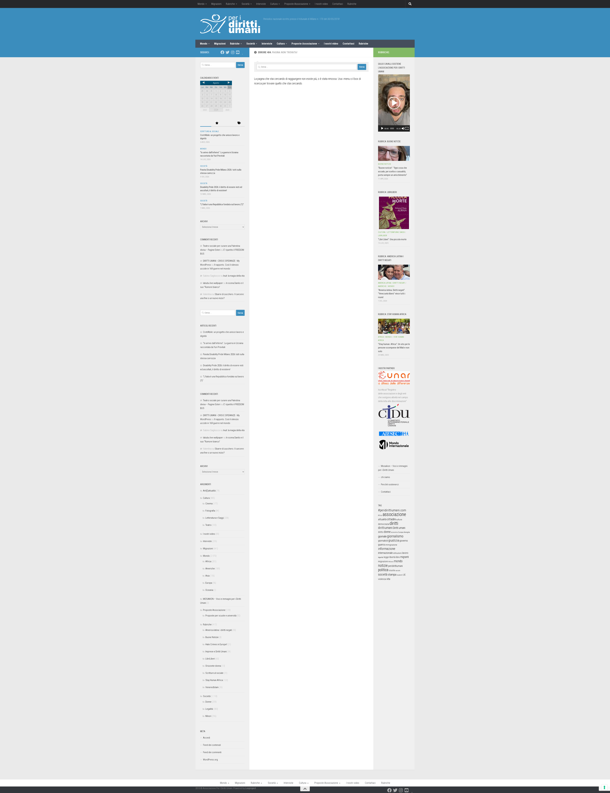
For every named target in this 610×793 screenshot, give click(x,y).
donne (387, 531)
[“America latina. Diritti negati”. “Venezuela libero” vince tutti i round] (394, 272)
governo (404, 540)
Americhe (210, 568)
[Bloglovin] (243, 52)
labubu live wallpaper (213, 283)
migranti (404, 557)
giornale (382, 536)
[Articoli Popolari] (216, 123)
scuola (392, 570)
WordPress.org (210, 759)
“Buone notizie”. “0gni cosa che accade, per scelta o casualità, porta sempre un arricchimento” (392, 171)
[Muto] (403, 128)
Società (245, 3)
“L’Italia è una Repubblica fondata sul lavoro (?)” (222, 204)
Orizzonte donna (213, 665)
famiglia (407, 532)
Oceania (209, 590)
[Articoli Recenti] (205, 123)
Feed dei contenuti (212, 745)
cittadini (391, 519)
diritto (380, 532)
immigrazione (391, 545)
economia (394, 532)
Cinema (209, 503)
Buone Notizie (212, 637)
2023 (205, 110)
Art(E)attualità (209, 490)
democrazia (383, 524)
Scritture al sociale (209, 131)
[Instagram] (232, 52)
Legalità (209, 708)
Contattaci (337, 3)
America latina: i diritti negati (218, 630)
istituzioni (397, 553)
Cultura (274, 3)
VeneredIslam (212, 687)
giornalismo (395, 536)
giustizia (393, 540)
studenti (400, 575)
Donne (208, 701)
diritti (394, 523)
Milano (390, 562)
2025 (227, 110)
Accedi (206, 737)
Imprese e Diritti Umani (216, 651)
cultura (399, 519)
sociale (397, 571)
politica (383, 570)
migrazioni (383, 561)
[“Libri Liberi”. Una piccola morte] (394, 213)
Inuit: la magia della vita (233, 275)
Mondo (201, 3)
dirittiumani (385, 528)
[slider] (392, 128)
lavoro (405, 552)
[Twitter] (227, 52)
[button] (394, 103)
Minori (208, 716)
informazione (386, 549)
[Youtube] (238, 52)
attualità (382, 519)
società (382, 574)
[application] (394, 103)
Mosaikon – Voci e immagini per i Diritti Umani (392, 468)
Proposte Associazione (296, 3)
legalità (380, 557)
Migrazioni (216, 3)
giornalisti (383, 540)
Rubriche (230, 3)
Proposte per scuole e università (220, 615)
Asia (207, 575)
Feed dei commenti (212, 752)
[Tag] (239, 123)
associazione (394, 514)
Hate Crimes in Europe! (216, 644)
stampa (392, 574)
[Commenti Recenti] (228, 123)
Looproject (250, 788)
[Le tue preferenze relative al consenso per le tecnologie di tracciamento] (604, 787)
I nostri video (321, 3)
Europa (208, 582)
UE (404, 574)
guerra (381, 544)
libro (398, 557)
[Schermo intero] (407, 128)
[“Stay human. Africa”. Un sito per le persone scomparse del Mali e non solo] (394, 326)
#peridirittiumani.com (392, 510)
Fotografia (210, 510)
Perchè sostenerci (390, 484)
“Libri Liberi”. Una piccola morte (392, 239)
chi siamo (385, 477)
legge (386, 557)
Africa (208, 561)
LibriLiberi (210, 658)
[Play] (382, 128)
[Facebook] (222, 52)
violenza (382, 579)
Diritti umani (399, 527)
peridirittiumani (395, 565)
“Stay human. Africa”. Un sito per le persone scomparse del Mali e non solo (394, 348)
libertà (392, 557)
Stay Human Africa (214, 680)
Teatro (208, 525)
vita (388, 578)
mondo (398, 561)
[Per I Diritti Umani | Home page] (230, 23)
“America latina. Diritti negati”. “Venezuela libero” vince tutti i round (391, 294)
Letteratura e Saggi (214, 517)
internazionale (385, 552)
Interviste (261, 3)
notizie (383, 565)
